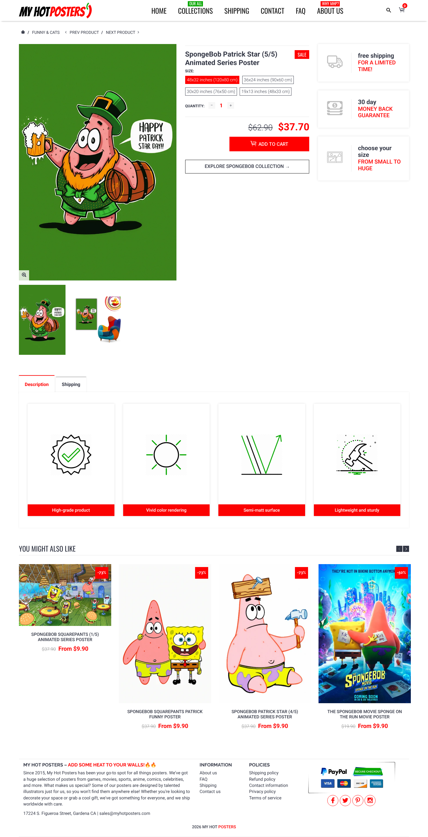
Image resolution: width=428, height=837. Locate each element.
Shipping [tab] (71, 384)
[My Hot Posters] (55, 10)
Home (159, 10)
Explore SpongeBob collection (245, 166)
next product (122, 32)
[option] (42, 320)
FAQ (300, 10)
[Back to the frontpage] (22, 32)
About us (208, 772)
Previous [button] (399, 549)
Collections (195, 8)
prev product (85, 32)
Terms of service (265, 798)
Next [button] (406, 549)
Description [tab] (37, 384)
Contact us (210, 791)
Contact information (268, 785)
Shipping (236, 10)
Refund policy (262, 779)
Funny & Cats (46, 32)
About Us (330, 8)
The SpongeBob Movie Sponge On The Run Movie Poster (365, 714)
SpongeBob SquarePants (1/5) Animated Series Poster (65, 637)
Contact (272, 10)
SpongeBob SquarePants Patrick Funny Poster (165, 714)
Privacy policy (262, 791)
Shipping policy (264, 772)
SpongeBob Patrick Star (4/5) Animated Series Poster (264, 714)
